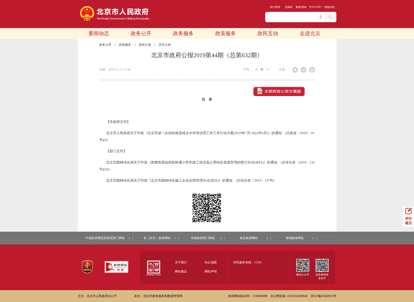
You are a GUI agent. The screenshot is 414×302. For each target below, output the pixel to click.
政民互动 (267, 33)
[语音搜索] (320, 17)
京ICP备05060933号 (323, 296)
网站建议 (181, 271)
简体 (304, 7)
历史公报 (165, 44)
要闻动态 (98, 33)
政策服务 (225, 33)
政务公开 (141, 33)
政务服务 (183, 33)
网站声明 (211, 271)
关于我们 (181, 262)
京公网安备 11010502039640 (288, 296)
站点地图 (211, 262)
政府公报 (145, 44)
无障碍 (288, 7)
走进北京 (310, 33)
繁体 (298, 7)
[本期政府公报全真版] (279, 91)
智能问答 (329, 7)
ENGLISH (314, 6)
